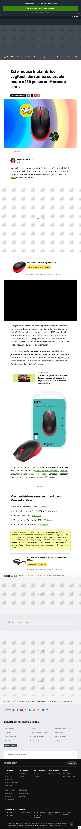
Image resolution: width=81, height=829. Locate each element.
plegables (28, 57)
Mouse (48, 576)
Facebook (60, 57)
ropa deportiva (52, 470)
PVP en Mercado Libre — (39, 267)
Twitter (32, 95)
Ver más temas (10, 745)
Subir (71, 763)
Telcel (57, 740)
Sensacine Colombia (37, 816)
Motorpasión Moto (69, 776)
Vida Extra (22, 776)
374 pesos (52, 511)
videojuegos (34, 740)
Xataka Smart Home (11, 782)
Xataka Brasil (9, 815)
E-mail (38, 95)
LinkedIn (42, 709)
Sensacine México (40, 812)
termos (63, 470)
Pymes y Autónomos (23, 797)
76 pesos (43, 506)
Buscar (73, 755)
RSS (34, 709)
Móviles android (60, 736)
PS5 (12, 57)
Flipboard (35, 95)
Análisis (33, 728)
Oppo (45, 57)
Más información (13, 827)
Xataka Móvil (9, 776)
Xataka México (10, 812)
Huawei (19, 57)
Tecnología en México (37, 736)
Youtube (21, 709)
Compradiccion (10, 799)
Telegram (30, 709)
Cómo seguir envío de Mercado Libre (60, 701)
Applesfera (8, 779)
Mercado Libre (59, 576)
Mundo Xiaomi (9, 785)
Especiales (8, 732)
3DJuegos (22, 773)
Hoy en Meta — (37, 565)
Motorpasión (67, 773)
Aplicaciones (59, 732)
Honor (52, 57)
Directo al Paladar (54, 773)
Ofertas (39, 576)
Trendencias (9, 793)
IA (7, 57)
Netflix (76, 57)
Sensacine (37, 773)
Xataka (7, 773)
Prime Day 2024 (10, 736)
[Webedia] (10, 762)
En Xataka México (43, 373)
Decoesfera (8, 796)
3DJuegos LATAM (24, 812)
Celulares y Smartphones (39, 732)
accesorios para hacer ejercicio (31, 474)
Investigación (9, 728)
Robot (68, 57)
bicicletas (39, 470)
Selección (29, 576)
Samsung (37, 57)
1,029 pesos (36, 364)
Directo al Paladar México (54, 813)
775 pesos (48, 520)
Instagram (26, 709)
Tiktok (47, 709)
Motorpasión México (67, 813)
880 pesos (44, 524)
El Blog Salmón (24, 793)
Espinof (36, 776)
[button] (25, 159)
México (7, 740)
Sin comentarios (19, 95)
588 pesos (36, 515)
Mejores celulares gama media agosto (32, 701)
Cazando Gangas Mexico (63, 728)
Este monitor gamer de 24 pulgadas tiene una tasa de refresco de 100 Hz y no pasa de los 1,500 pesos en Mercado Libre (53, 379)
